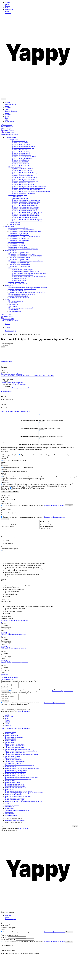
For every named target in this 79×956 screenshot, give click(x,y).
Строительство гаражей (12, 756)
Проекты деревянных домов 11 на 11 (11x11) (27, 212)
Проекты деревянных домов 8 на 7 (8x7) (25, 214)
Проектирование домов (12, 782)
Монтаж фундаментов (12, 805)
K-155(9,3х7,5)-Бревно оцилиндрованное (14, 620)
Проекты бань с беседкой (20, 151)
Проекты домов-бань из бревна (22, 175)
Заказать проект (6, 383)
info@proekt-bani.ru (24, 728)
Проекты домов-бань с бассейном (23, 172)
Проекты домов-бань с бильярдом (23, 193)
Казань (7, 113)
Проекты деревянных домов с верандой (25, 203)
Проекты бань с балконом (20, 160)
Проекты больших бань (20, 149)
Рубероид (6, 477)
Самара (7, 109)
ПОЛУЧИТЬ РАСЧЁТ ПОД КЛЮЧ (12, 376)
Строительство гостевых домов (15, 744)
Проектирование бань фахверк (15, 786)
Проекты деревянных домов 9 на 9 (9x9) (25, 210)
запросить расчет (6, 388)
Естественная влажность (11, 468)
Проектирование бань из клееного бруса (18, 779)
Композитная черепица (26, 479)
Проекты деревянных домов (14, 737)
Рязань (7, 106)
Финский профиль (20, 471)
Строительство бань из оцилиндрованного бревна (21, 754)
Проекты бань (9, 733)
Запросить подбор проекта (9, 677)
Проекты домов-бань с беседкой (22, 182)
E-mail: (3, 501)
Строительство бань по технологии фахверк (19, 765)
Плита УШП (52, 486)
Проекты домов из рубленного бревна (24, 217)
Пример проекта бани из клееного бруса (25, 271)
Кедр (24, 460)
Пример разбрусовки (19, 278)
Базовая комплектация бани (14, 763)
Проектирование (10, 766)
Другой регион (10, 121)
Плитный (22, 486)
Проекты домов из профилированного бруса (27, 221)
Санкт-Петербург (10, 104)
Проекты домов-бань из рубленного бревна (26, 189)
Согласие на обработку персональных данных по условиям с (34, 505)
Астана (7, 116)
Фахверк (6, 457)
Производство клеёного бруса (14, 800)
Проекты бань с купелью (20, 163)
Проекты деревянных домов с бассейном (25, 216)
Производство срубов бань (13, 794)
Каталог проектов (10, 732)
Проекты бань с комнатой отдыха (23, 148)
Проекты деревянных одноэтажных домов (26, 202)
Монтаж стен (9, 812)
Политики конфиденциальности (54, 505)
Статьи (7, 4)
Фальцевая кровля (47, 477)
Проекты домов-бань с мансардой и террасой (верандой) (31, 191)
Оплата (7, 917)
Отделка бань (9, 808)
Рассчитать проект (7, 126)
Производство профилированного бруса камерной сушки (24, 793)
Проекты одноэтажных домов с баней (24, 174)
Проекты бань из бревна (20, 142)
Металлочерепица (19, 477)
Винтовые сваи (8, 484)
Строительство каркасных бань (15, 761)
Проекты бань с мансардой (21, 153)
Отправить (5, 691)
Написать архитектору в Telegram (12, 374)
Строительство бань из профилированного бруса (21, 751)
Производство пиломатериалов (15, 798)
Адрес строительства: (8, 503)
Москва (7, 102)
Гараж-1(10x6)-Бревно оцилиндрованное (14, 662)
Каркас (75, 455)
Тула (6, 120)
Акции (7, 11)
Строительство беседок (12, 758)
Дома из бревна (17, 196)
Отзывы (7, 6)
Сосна (5, 460)
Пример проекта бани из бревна (22, 275)
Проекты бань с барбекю (20, 165)
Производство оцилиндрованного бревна (18, 791)
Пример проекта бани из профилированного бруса (29, 273)
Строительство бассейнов (13, 759)
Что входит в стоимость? (20, 388)
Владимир (8, 107)
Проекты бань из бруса (19, 141)
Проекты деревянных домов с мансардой (25, 209)
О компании (9, 9)
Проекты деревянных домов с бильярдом (25, 207)
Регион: (3, 515)
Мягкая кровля (33, 477)
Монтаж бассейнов (11, 815)
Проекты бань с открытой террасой (24, 156)
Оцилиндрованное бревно (29, 455)
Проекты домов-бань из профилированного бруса (28, 188)
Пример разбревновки (19, 280)
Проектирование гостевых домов (16, 770)
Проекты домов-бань (11, 735)
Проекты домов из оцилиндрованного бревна (27, 219)
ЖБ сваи (19, 484)
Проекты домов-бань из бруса (22, 170)
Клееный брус (46, 455)
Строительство (9, 742)
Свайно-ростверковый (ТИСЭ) (60, 484)
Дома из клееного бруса (20, 198)
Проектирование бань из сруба (15, 775)
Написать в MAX (8, 132)
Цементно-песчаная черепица (66, 477)
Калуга (7, 118)
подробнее (4, 632)
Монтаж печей (9, 813)
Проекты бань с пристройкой (22, 158)
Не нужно (40, 479)
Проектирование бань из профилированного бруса (21, 777)
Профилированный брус (62, 455)
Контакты (8, 13)
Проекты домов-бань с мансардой (23, 179)
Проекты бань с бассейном (21, 144)
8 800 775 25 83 (6, 128)
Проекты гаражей (10, 739)
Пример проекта (10, 780)
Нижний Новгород (11, 111)
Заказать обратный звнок (9, 728)
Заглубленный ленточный (37, 486)
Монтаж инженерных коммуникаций (17, 810)
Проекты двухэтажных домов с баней (24, 177)
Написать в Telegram (7, 130)
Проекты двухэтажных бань (21, 155)
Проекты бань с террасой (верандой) (24, 146)
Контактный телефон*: (8, 499)
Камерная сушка (28, 468)
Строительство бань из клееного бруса (17, 749)
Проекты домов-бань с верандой (23, 184)
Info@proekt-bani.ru (24, 711)
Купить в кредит (6, 391)
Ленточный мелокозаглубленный (36, 484)
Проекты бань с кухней (20, 162)
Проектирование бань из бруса (15, 773)
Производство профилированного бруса (18, 796)
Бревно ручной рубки (10, 455)
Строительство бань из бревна (15, 746)
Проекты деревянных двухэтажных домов (26, 200)
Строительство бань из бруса (14, 747)
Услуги (7, 803)
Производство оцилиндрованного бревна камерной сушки (24, 801)
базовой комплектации (18, 384)
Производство (9, 789)
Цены (6, 7)
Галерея (7, 2)
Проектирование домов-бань (14, 784)
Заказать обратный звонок (9, 134)
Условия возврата (10, 919)
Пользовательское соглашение (14, 820)
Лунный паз (7, 471)
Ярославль (8, 114)
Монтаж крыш (9, 806)
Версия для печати (7, 361)
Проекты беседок (10, 740)
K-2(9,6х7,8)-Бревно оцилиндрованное (13, 634)
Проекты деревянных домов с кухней (24, 205)
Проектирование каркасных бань (15, 787)
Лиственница (15, 460)
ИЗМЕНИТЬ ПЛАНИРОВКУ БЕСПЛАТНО (39, 376)
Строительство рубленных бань (15, 753)
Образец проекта (17, 383)
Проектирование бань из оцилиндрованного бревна (22, 768)
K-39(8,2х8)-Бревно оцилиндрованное (13, 648)
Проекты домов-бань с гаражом (22, 169)
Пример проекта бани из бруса (22, 269)
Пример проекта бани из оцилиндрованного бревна (29, 276)
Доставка (8, 915)
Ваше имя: (4, 497)
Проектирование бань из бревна (15, 772)
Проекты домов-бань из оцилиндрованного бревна (29, 186)
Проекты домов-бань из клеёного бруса (25, 181)
